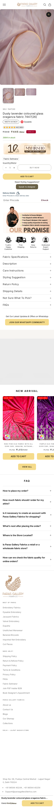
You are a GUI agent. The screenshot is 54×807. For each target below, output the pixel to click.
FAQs (5, 679)
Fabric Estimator (11, 159)
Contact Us (8, 709)
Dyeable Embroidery (12, 612)
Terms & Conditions (11, 670)
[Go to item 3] (31, 92)
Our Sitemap (8, 718)
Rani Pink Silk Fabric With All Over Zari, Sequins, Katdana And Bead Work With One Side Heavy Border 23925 (18, 445)
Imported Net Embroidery (14, 639)
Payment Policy (10, 665)
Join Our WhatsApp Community (27, 322)
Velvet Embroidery (11, 621)
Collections (8, 723)
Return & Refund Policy (13, 661)
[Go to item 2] (19, 92)
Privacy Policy (9, 674)
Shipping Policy (10, 656)
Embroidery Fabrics (11, 607)
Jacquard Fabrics (11, 616)
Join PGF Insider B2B (12, 688)
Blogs (5, 714)
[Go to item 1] (8, 95)
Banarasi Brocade (11, 635)
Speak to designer (27, 187)
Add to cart (27, 176)
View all (27, 467)
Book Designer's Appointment (16, 693)
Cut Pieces (7, 644)
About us (7, 705)
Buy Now (34, 167)
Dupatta (6, 626)
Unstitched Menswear (13, 630)
